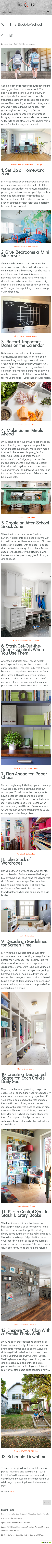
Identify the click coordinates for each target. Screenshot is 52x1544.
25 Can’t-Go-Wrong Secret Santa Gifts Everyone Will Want (22, 1535)
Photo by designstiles (26, 936)
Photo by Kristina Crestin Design (26, 768)
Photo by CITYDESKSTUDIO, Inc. (26, 1451)
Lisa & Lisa (8, 44)
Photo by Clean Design (25, 1069)
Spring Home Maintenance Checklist (15, 1522)
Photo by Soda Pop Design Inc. (26, 1325)
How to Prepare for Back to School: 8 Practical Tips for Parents (25, 1514)
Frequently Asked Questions (11, 1518)
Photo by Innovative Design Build (26, 640)
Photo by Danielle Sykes (26, 425)
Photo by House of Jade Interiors (26, 246)
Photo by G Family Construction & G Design (26, 164)
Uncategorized (29, 44)
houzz (12, 1491)
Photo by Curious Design (26, 1206)
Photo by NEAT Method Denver (26, 336)
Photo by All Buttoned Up (26, 854)
